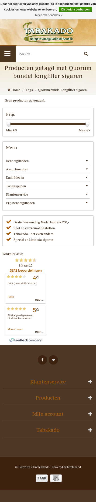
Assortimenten (17, 169)
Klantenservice (17, 194)
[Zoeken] (86, 54)
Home (15, 90)
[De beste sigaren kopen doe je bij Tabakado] (48, 32)
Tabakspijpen (16, 186)
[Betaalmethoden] (42, 478)
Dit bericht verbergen (75, 9)
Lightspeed (74, 467)
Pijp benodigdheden (20, 202)
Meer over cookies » (48, 15)
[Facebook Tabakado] (42, 360)
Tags (29, 90)
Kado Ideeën (15, 177)
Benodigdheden (17, 160)
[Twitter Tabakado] (53, 360)
